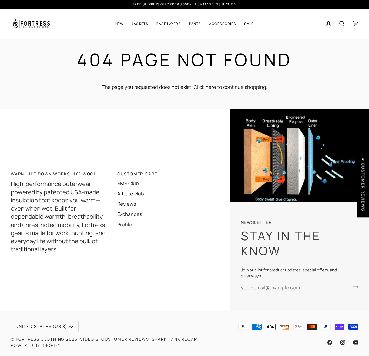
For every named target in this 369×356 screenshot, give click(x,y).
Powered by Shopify (36, 345)
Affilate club (130, 193)
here (211, 87)
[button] (119, 24)
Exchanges (129, 214)
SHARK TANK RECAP (174, 339)
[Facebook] (329, 342)
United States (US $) (41, 326)
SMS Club (128, 183)
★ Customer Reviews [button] (363, 184)
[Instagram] (342, 342)
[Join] (353, 286)
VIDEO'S (89, 339)
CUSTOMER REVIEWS (125, 339)
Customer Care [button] (137, 174)
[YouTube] (355, 342)
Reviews (126, 204)
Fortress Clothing (40, 339)
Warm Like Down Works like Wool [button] (53, 174)
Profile (124, 224)
